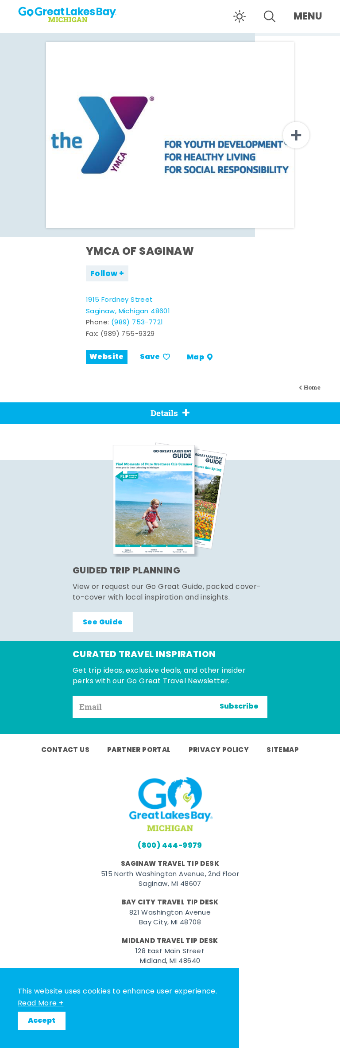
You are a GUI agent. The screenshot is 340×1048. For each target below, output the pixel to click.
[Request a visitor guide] (170, 499)
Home (312, 387)
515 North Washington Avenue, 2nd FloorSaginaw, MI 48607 (170, 879)
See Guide (103, 622)
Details (164, 413)
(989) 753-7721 (137, 322)
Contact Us (65, 750)
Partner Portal (139, 750)
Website (106, 357)
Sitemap (283, 750)
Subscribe (239, 707)
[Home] (71, 11)
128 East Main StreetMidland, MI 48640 (170, 956)
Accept (41, 1021)
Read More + (40, 1003)
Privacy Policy (219, 750)
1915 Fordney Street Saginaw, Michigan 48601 (128, 306)
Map (195, 357)
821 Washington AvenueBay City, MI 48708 (170, 918)
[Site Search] (270, 16)
